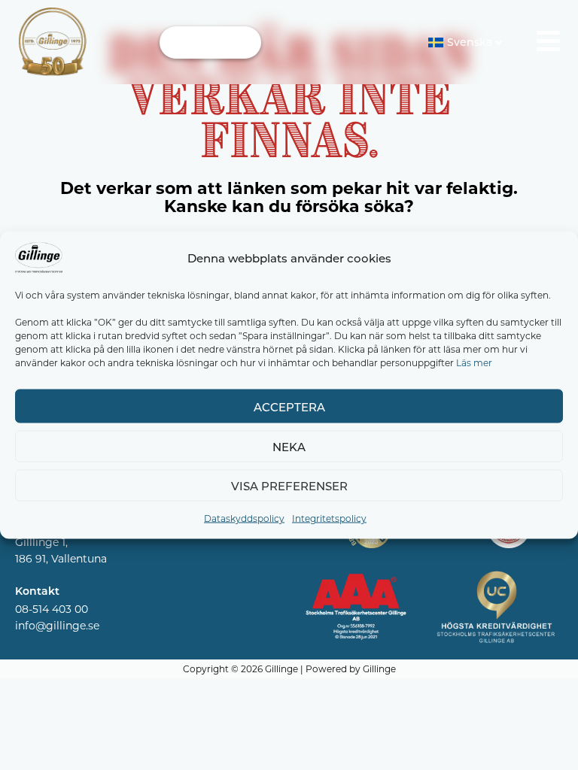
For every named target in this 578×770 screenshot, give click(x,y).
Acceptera (289, 406)
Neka (289, 446)
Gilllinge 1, (41, 542)
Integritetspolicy (329, 518)
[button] (210, 42)
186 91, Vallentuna (61, 558)
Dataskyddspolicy (244, 518)
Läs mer (474, 362)
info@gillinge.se (57, 625)
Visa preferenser (289, 485)
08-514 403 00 (51, 609)
